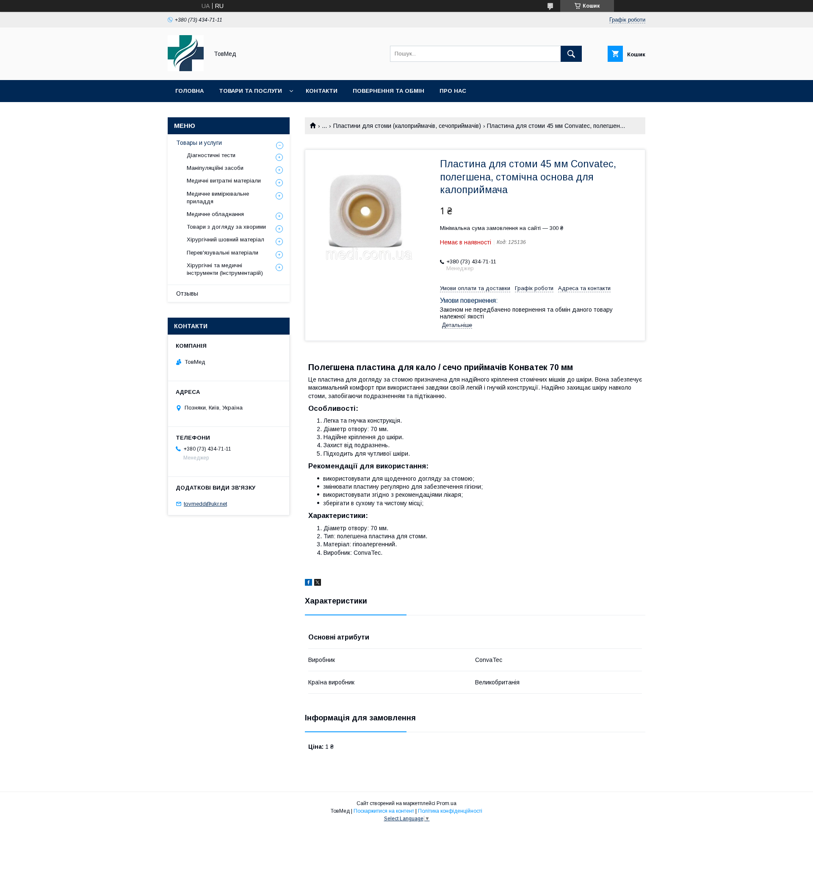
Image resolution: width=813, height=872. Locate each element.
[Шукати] (571, 54)
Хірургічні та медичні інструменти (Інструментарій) (225, 269)
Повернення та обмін (388, 91)
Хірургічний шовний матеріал (225, 239)
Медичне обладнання (215, 214)
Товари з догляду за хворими (226, 227)
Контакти (321, 91)
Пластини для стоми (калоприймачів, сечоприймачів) (407, 125)
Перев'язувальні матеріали (222, 252)
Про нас (453, 91)
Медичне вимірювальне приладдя (218, 198)
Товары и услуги (199, 142)
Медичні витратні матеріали (224, 180)
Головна (189, 91)
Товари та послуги (250, 91)
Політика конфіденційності (450, 811)
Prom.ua (446, 803)
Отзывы (187, 293)
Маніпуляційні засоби (215, 168)
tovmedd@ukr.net (205, 504)
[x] (317, 583)
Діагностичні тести (211, 155)
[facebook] (308, 583)
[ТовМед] (186, 69)
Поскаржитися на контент (384, 811)
